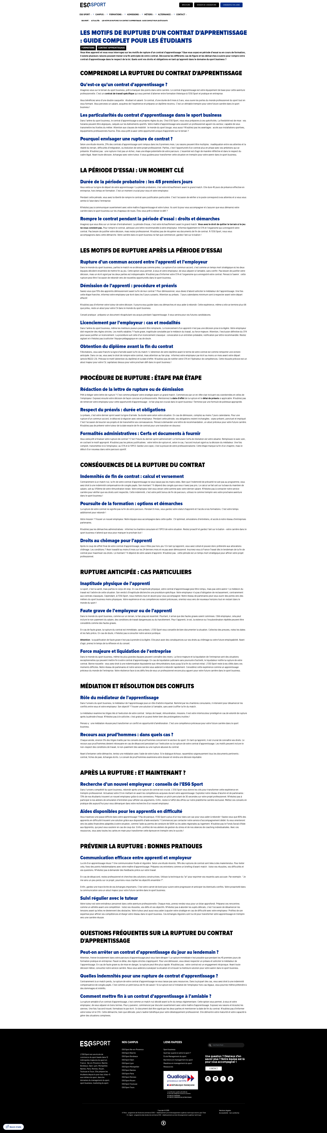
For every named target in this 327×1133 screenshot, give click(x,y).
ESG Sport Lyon (128, 1063)
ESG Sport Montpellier (130, 1067)
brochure (186, 5)
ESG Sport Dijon (128, 1060)
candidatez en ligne (231, 5)
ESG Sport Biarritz (129, 1053)
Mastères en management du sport (178, 1063)
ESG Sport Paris (128, 1074)
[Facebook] (223, 1079)
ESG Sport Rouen (128, 1081)
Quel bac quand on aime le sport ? (177, 1053)
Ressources (168, 1067)
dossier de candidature (206, 5)
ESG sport (85, 21)
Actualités (95, 21)
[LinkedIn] (215, 1079)
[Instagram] (208, 1079)
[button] (163, 1123)
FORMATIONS (115, 14)
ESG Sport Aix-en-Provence (133, 1049)
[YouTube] (230, 1079)
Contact (213, 1068)
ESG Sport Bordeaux (130, 1056)
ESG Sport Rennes (129, 1077)
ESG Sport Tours (128, 1087)
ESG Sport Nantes (129, 1070)
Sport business (169, 1049)
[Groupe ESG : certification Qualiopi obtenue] (184, 1084)
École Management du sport (175, 1056)
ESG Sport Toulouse (129, 1084)
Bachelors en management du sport (178, 1060)
